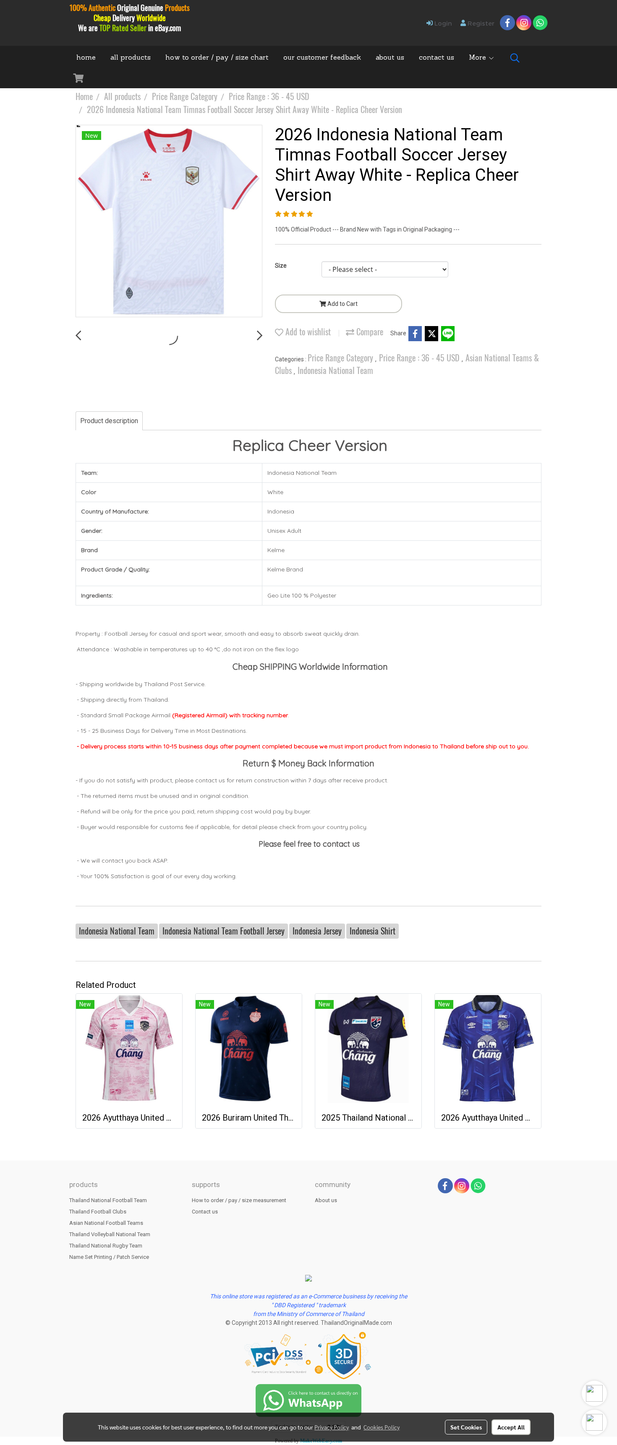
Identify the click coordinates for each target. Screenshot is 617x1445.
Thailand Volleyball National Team (109, 1234)
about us (390, 58)
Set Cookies (466, 1427)
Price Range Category (341, 357)
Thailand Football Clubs (97, 1211)
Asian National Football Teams (106, 1223)
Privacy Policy (331, 1427)
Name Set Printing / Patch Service (109, 1257)
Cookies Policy (381, 1427)
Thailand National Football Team (108, 1200)
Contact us (205, 1211)
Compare (368, 331)
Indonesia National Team (335, 370)
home (86, 58)
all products (130, 58)
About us (326, 1200)
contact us (436, 58)
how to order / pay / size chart (217, 58)
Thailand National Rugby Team (105, 1245)
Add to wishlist (307, 331)
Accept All (511, 1427)
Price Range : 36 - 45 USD (420, 357)
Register (480, 23)
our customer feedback (322, 58)
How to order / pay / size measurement (239, 1200)
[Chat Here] (308, 1399)
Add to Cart (342, 303)
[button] (515, 58)
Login (442, 23)
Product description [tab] (109, 421)
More (478, 58)
